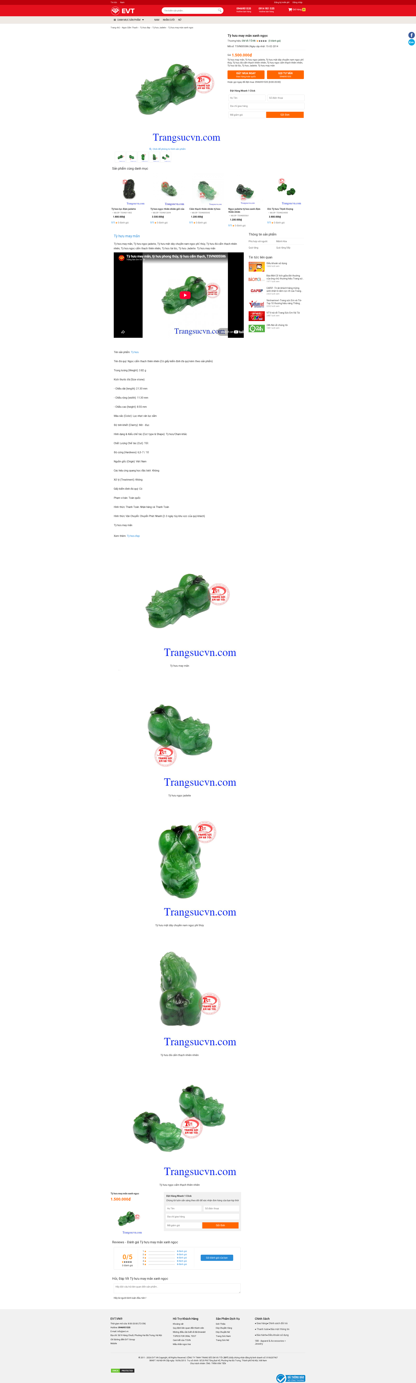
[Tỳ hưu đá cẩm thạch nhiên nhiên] (154, 157)
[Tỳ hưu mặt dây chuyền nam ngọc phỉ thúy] (143, 157)
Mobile (113, 1343)
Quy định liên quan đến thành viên (188, 1328)
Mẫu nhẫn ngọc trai (182, 1344)
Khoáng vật (178, 1324)
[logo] (130, 11)
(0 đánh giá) (274, 41)
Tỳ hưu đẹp (133, 535)
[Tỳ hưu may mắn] (120, 157)
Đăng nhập (297, 2)
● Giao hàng (261, 1323)
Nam (122, 2)
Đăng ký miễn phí (281, 2)
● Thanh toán (262, 1329)
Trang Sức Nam (223, 1336)
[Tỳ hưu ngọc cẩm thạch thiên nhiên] (165, 157)
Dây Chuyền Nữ (223, 1332)
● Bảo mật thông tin (279, 1329)
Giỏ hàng (298, 9)
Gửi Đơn (284, 114)
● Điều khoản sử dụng (277, 1335)
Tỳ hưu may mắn (127, 236)
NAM (156, 20)
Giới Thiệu (220, 1324)
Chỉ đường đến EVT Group (122, 1339)
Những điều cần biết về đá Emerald (189, 1332)
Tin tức (113, 2)
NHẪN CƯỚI (169, 20)
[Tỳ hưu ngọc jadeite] (131, 157)
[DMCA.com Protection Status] (122, 1372)
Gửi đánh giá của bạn (217, 1257)
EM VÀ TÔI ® (248, 41)
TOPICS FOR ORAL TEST (184, 1336)
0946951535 (261, 82)
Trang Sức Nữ (222, 1340)
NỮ (179, 20)
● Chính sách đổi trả (277, 1323)
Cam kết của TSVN (182, 1340)
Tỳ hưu (135, 352)
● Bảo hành (260, 1335)
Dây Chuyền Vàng (224, 1328)
